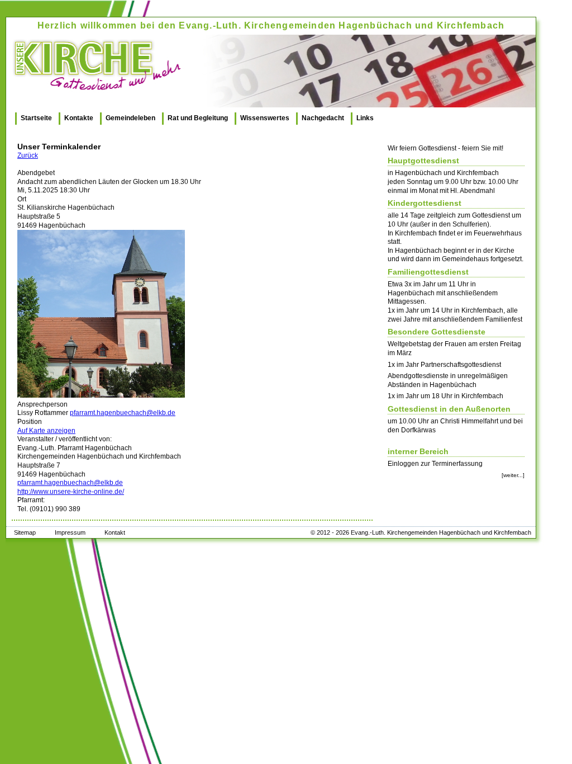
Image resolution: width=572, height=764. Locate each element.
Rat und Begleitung (198, 118)
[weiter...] (513, 475)
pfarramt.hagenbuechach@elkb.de (122, 413)
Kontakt (114, 532)
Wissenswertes (264, 118)
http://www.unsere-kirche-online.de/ (70, 492)
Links (365, 118)
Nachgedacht (323, 118)
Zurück (27, 155)
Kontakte (78, 118)
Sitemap (25, 532)
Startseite (36, 118)
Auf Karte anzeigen (46, 431)
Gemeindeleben (130, 118)
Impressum (70, 532)
